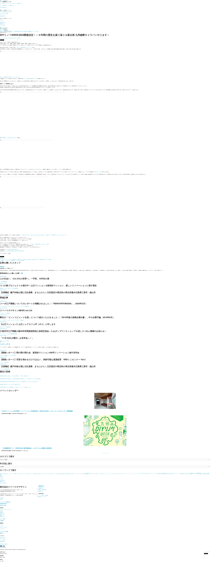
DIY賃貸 (1, 498)
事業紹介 (2, 512)
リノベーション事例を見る (5, 502)
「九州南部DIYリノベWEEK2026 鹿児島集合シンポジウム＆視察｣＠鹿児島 (26, 448)
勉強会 (162, 473)
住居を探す (40, 488)
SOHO (1, 499)
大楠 (166, 473)
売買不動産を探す (3, 503)
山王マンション (174, 473)
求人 (187, 473)
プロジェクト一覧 (3, 527)
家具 (168, 473)
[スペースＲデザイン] (4, 9)
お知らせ (12, 38)
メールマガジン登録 (4, 13)
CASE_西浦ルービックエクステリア (75, 473)
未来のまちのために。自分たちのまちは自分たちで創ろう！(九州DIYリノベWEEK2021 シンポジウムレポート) (43, 235)
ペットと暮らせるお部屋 (43, 495)
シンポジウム (113, 473)
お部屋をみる (2, 22)
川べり (179, 473)
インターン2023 (100, 473)
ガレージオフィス (106, 473)
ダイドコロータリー (120, 473)
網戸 (194, 473)
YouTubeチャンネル (97, 171)
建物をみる (2, 23)
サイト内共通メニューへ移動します (7, 5)
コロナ (110, 473)
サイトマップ (2, 14)
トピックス (9, 32)
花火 (195, 473)
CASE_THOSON (2, 473)
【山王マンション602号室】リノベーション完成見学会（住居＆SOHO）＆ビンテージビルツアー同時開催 (37, 411)
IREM (81, 473)
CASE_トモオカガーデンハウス (20, 473)
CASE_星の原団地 (61, 473)
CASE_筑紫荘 (67, 473)
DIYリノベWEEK (17, 38)
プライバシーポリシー (4, 544)
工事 (181, 473)
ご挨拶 (1, 510)
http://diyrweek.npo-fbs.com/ (12, 249)
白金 (189, 473)
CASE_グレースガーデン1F (9, 473)
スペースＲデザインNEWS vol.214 (10, 384)
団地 (164, 473)
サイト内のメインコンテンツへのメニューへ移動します (11, 3)
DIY (9, 38)
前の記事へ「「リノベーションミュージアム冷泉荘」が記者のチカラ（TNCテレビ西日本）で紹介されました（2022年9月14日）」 (23, 259)
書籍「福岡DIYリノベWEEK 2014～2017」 (8, 137)
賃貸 (205, 473)
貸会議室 (202, 473)
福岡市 (191, 473)
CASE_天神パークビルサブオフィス (43, 473)
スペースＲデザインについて (5, 12)
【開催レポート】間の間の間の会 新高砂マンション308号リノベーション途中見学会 (20, 378)
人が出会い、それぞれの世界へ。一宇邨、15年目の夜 (14, 376)
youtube (83, 473)
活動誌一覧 (2, 516)
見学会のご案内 (3, 505)
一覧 (21, 273)
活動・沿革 (2, 513)
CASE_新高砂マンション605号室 (53, 473)
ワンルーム (153, 473)
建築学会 (183, 473)
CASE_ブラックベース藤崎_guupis (32, 473)
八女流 (157, 473)
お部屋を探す (41, 486)
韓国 (206, 473)
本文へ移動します (3, 7)
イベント (2, 21)
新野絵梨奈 (2, 266)
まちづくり (6, 38)
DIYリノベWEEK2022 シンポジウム (24, 47)
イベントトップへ (105, 453)
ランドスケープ (137, 473)
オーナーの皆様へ (3, 483)
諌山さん (40, 169)
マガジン (2, 19)
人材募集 (2, 520)
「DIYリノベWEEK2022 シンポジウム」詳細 (39, 244)
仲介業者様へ (2, 541)
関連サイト (2, 533)
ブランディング (132, 473)
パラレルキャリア (127, 473)
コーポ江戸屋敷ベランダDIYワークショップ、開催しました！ (15, 387)
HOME (1, 476)
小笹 (170, 473)
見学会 (199, 473)
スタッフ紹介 (2, 519)
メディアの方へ (3, 540)
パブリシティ (2, 529)
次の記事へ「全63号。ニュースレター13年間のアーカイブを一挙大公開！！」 (26, 260)
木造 (186, 473)
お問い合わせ (2, 16)
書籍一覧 (2, 515)
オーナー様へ (2, 25)
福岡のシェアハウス (42, 496)
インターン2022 (94, 473)
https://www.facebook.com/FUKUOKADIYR (15, 251)
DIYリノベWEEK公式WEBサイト (29, 78)
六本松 (159, 473)
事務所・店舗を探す (42, 489)
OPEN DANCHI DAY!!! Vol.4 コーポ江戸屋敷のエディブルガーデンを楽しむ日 (19, 381)
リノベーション (145, 473)
